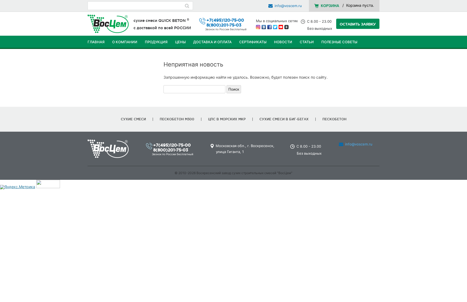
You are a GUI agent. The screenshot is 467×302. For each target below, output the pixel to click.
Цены (180, 42)
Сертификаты (252, 42)
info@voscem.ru (288, 6)
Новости (283, 42)
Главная (96, 42)
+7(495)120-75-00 (225, 20)
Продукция (156, 42)
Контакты (97, 55)
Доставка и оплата (212, 42)
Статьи (307, 42)
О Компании (124, 42)
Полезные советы (339, 42)
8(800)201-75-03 (223, 25)
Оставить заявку (358, 24)
